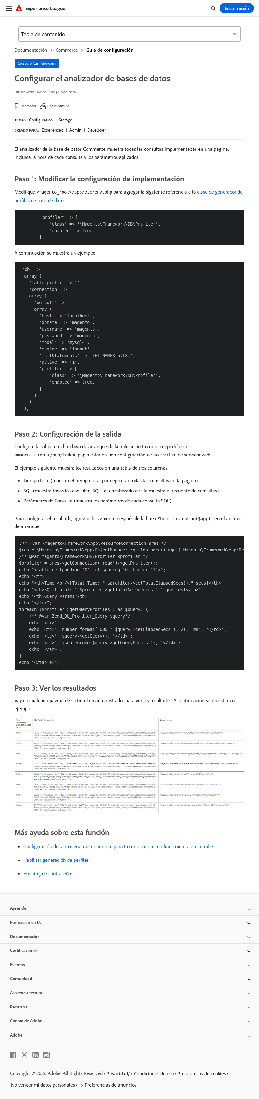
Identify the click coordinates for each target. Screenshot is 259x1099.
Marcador (28, 105)
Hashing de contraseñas (48, 873)
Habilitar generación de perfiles (56, 860)
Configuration (41, 120)
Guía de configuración (110, 50)
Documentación (31, 50)
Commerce (67, 50)
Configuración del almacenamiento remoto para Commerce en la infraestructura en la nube (118, 846)
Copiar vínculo (58, 105)
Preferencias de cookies (202, 1073)
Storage (65, 120)
